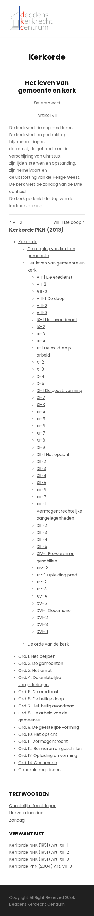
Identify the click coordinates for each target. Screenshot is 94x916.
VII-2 (41, 284)
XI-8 (41, 440)
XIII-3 (42, 532)
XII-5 (41, 483)
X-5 (40, 384)
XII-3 (41, 469)
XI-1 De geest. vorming (59, 391)
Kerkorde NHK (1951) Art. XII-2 (39, 852)
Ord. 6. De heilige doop (41, 699)
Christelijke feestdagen (32, 806)
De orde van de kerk (48, 644)
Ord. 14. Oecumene (37, 763)
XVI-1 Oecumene (54, 610)
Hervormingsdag (26, 813)
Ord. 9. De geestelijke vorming (48, 727)
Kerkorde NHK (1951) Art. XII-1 (38, 845)
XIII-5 (42, 547)
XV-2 (42, 582)
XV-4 (42, 596)
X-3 (40, 369)
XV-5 (42, 603)
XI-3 (41, 405)
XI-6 (41, 426)
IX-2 (41, 327)
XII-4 (41, 476)
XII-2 (41, 462)
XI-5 (41, 419)
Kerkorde (27, 242)
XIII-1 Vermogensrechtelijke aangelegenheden (59, 511)
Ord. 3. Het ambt (35, 670)
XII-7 (41, 497)
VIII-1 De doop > (69, 222)
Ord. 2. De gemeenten (40, 663)
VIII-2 (42, 306)
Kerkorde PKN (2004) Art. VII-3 (40, 866)
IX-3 (41, 334)
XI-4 (41, 412)
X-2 (40, 362)
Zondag (17, 820)
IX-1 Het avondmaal (57, 320)
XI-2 (41, 398)
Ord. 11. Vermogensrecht (43, 741)
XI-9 (41, 447)
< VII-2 (15, 222)
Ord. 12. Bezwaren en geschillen (50, 748)
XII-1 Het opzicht (53, 454)
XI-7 (41, 433)
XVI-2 (42, 617)
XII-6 (41, 490)
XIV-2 (42, 568)
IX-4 (41, 341)
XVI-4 (42, 632)
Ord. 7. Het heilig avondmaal (46, 706)
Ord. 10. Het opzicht (37, 734)
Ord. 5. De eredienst (38, 692)
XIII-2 (42, 525)
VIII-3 (42, 313)
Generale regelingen (39, 770)
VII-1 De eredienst (55, 277)
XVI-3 (42, 625)
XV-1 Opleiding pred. (57, 575)
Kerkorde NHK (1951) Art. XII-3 (39, 859)
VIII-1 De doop (51, 299)
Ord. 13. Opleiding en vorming (47, 755)
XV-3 (42, 589)
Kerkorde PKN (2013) (36, 229)
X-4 (40, 376)
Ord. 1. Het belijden (36, 656)
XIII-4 (42, 540)
